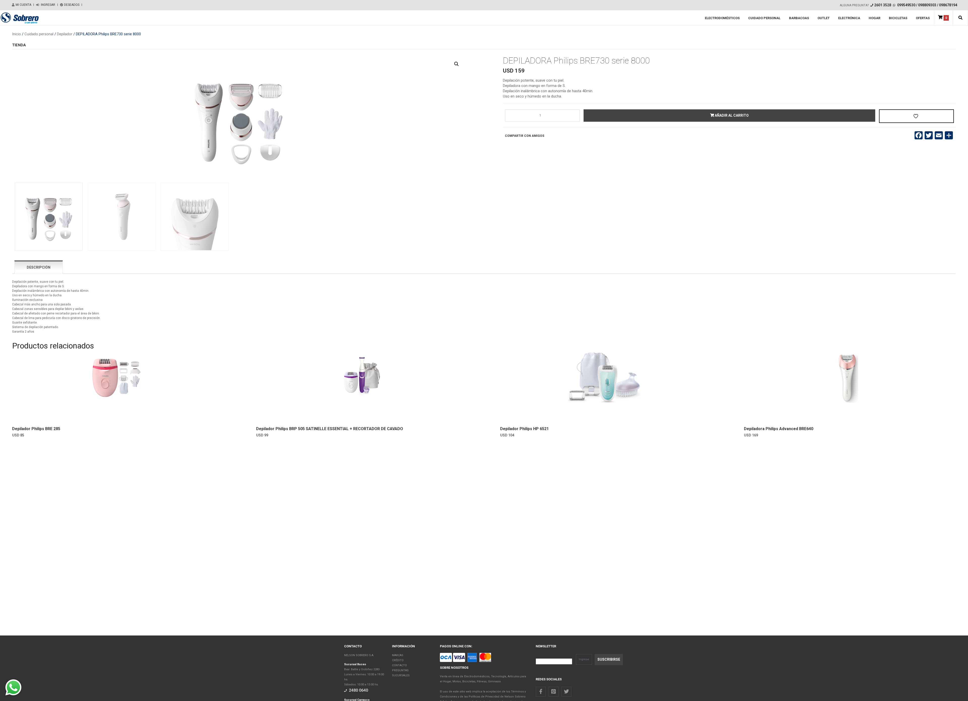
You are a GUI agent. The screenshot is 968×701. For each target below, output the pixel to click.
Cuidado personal (764, 18)
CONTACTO (399, 665)
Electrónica (849, 18)
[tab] (38, 267)
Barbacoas (799, 18)
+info (62, 416)
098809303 (927, 5)
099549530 (906, 5)
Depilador (64, 34)
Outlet (824, 18)
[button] (960, 18)
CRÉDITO (398, 660)
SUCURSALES (401, 675)
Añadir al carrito (731, 115)
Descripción (38, 267)
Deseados (71, 5)
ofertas (923, 18)
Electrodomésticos (722, 18)
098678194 (948, 5)
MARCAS (397, 655)
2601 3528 (882, 5)
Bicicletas (898, 18)
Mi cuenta (23, 5)
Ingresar (47, 5)
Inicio (16, 34)
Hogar (874, 18)
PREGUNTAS (400, 670)
